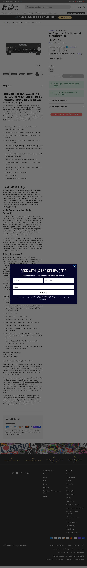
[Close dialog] (74, 266)
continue (43, 293)
